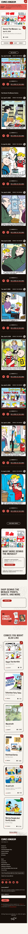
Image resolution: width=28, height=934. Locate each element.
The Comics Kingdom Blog (6, 849)
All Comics (3, 855)
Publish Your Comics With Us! (7, 876)
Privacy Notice (13, 906)
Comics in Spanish (5, 851)
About (2, 859)
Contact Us (3, 860)
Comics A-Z (3, 846)
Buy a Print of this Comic (17, 84)
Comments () (14, 81)
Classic (9, 667)
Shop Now (7, 600)
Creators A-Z (4, 847)
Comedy (8, 698)
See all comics (13, 832)
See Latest (14, 52)
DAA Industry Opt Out (5, 864)
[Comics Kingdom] (8, 839)
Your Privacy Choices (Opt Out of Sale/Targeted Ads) (13, 873)
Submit (5, 900)
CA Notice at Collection (6, 866)
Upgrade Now (9, 564)
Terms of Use (4, 870)
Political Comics (4, 853)
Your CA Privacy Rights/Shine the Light (9, 868)
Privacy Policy (4, 862)
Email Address (5, 894)
